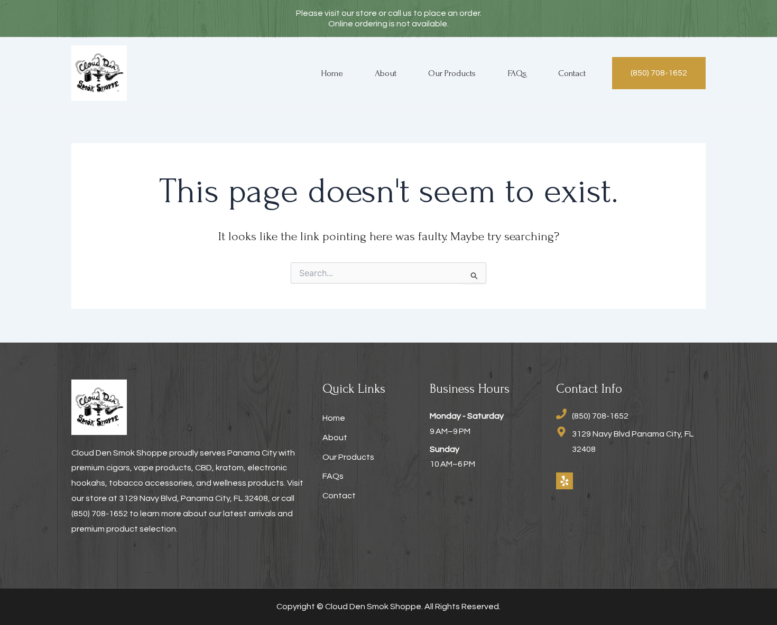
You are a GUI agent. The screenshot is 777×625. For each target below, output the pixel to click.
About (385, 73)
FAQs (516, 73)
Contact (572, 73)
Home (332, 73)
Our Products (452, 73)
